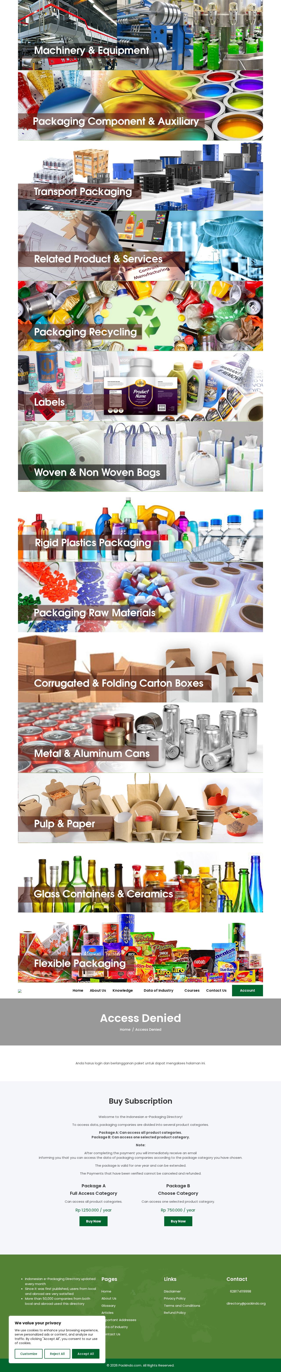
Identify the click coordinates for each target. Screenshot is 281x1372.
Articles (107, 1312)
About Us (98, 990)
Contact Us (216, 990)
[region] (57, 1339)
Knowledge (123, 990)
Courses (192, 990)
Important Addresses (118, 1320)
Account (247, 990)
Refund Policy (175, 1312)
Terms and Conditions (182, 1305)
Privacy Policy (175, 1298)
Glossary (108, 1305)
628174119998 (240, 1291)
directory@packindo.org (246, 1303)
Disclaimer (172, 1291)
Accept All (85, 1354)
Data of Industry (158, 990)
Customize (28, 1354)
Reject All (57, 1354)
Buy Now (93, 1221)
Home (78, 990)
